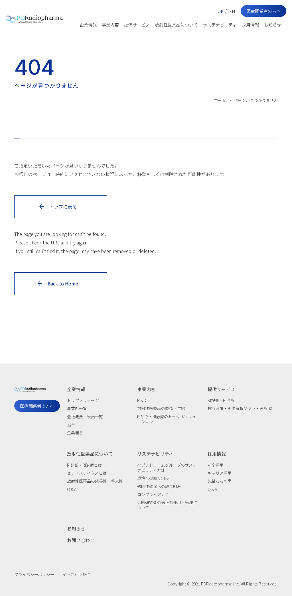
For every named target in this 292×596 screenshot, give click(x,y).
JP (221, 11)
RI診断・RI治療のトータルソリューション (166, 419)
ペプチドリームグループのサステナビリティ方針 (167, 467)
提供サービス (137, 25)
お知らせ (272, 25)
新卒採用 (216, 465)
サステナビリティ (220, 25)
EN (232, 11)
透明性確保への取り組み (159, 486)
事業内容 (110, 25)
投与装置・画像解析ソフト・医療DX (240, 408)
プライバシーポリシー (34, 574)
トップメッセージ (83, 400)
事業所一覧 (77, 408)
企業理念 (75, 432)
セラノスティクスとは (87, 473)
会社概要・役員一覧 (85, 416)
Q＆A (71, 489)
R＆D (141, 400)
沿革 (71, 424)
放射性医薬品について (176, 25)
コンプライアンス (153, 494)
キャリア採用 (220, 473)
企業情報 (88, 25)
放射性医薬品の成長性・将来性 (95, 481)
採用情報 (250, 25)
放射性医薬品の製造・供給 (161, 408)
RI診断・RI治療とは (84, 465)
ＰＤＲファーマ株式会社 (34, 18)
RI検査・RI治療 (221, 400)
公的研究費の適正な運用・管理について (167, 504)
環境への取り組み (153, 478)
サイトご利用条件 (74, 574)
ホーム (220, 100)
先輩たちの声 (220, 481)
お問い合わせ (80, 540)
